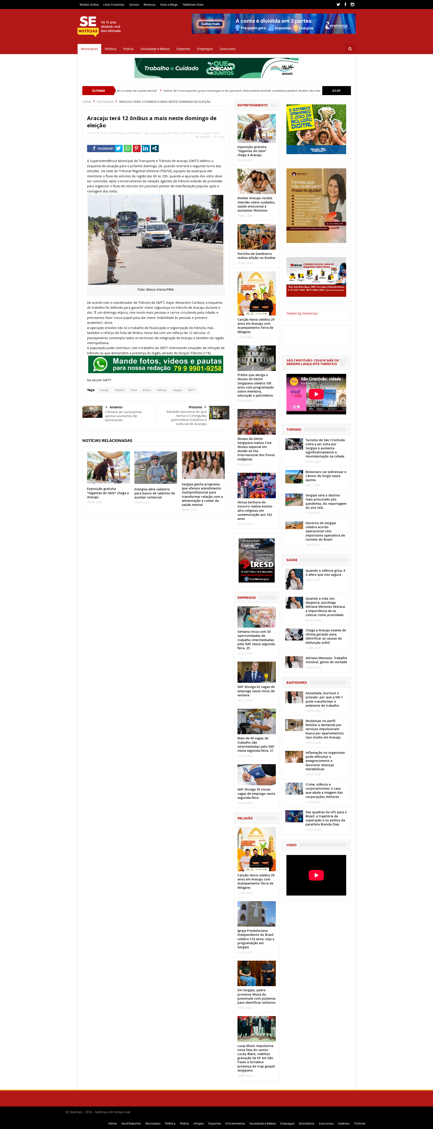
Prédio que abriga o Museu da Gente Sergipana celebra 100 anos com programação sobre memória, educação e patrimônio (255, 385)
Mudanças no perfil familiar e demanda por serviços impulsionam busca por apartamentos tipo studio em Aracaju (325, 729)
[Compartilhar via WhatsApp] (128, 148)
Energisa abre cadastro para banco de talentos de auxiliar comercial (154, 493)
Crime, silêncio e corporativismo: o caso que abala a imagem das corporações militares (324, 790)
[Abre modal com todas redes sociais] (155, 148)
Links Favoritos (113, 4)
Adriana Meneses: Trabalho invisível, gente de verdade (326, 660)
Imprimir (204, 137)
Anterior (116, 407)
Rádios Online (89, 4)
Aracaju (155, 133)
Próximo (195, 407)
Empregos (205, 49)
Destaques (119, 133)
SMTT (216, 133)
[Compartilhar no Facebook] (103, 148)
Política (110, 49)
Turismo (359, 1123)
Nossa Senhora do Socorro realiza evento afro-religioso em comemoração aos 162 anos (254, 510)
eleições (166, 133)
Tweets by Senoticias (302, 313)
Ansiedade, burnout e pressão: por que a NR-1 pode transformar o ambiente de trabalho (324, 699)
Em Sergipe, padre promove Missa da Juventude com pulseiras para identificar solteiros (256, 996)
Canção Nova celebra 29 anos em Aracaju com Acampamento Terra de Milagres (255, 325)
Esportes (183, 49)
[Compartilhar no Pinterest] (137, 148)
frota (176, 133)
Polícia (128, 49)
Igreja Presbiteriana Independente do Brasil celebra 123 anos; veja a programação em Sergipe (255, 938)
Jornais (134, 4)
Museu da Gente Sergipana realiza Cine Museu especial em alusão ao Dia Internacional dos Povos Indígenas (256, 449)
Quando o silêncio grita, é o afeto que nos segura (325, 572)
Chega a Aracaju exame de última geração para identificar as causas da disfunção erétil (326, 636)
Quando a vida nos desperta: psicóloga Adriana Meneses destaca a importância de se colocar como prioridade (325, 606)
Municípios (89, 49)
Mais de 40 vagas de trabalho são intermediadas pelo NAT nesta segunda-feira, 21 (255, 744)
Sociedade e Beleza (155, 49)
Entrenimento (235, 1123)
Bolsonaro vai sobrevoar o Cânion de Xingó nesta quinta (326, 476)
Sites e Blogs (169, 4)
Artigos (198, 1123)
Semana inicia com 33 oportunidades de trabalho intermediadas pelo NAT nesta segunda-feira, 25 (256, 639)
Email (221, 137)
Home (112, 1123)
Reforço (195, 133)
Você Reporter (131, 1123)
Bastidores (306, 1123)
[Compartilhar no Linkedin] (146, 148)
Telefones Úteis (193, 4)
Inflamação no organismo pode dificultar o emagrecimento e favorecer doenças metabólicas (325, 760)
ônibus (185, 133)
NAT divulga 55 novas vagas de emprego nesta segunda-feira (256, 793)
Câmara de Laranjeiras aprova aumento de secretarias (123, 415)
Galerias (344, 1123)
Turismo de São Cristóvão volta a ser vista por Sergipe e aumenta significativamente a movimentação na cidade (325, 448)
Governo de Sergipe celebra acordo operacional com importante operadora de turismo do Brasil (325, 531)
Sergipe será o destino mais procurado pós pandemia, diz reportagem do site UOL (326, 501)
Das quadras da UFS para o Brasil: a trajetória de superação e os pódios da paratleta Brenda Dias (326, 818)
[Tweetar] (119, 148)
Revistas (150, 4)
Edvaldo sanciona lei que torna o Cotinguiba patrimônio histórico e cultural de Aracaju (187, 417)
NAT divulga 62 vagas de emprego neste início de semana (256, 691)
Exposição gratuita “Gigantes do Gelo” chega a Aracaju (108, 493)
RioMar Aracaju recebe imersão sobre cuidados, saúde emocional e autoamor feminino (256, 204)
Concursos (227, 49)
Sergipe (206, 133)
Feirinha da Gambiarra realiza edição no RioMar (256, 255)
